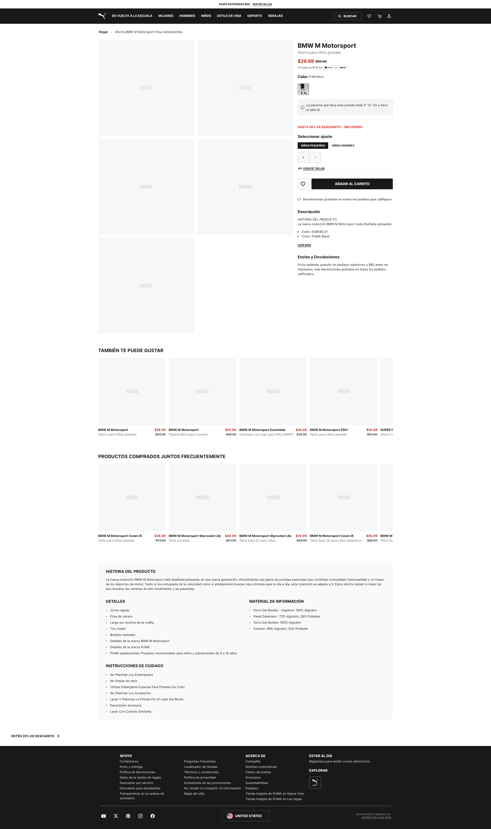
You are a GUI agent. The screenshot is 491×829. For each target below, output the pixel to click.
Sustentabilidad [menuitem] (257, 783)
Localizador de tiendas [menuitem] (200, 767)
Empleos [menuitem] (252, 788)
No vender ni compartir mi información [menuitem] (212, 788)
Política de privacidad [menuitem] (200, 777)
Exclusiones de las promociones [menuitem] (207, 783)
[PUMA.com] (101, 16)
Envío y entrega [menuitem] (131, 767)
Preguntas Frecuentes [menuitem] (200, 761)
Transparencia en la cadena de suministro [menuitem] (142, 796)
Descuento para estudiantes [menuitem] (140, 788)
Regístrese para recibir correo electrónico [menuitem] (339, 761)
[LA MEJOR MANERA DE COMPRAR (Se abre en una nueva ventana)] (315, 783)
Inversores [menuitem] (253, 777)
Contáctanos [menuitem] (129, 761)
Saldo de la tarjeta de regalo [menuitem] (140, 777)
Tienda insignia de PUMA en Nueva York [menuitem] (275, 793)
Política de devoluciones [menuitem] (137, 772)
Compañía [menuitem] (253, 761)
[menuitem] (132, 16)
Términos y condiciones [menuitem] (201, 772)
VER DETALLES (262, 4)
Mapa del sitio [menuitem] (194, 793)
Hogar (103, 32)
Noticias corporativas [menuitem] (261, 767)
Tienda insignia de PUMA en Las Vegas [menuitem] (274, 799)
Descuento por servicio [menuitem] (136, 783)
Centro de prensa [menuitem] (258, 772)
